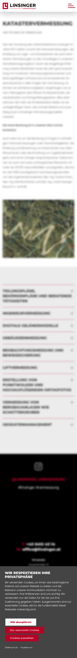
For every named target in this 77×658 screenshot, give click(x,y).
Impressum (26, 647)
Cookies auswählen (22, 638)
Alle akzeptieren (20, 622)
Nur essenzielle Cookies (24, 630)
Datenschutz (11, 647)
